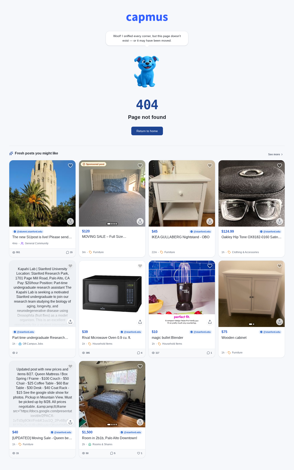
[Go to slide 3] (114, 223)
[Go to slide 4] (116, 223)
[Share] (70, 221)
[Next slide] (141, 193)
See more (274, 154)
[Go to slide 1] (108, 223)
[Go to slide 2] (112, 223)
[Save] (70, 165)
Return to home (147, 131)
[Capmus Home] (147, 18)
